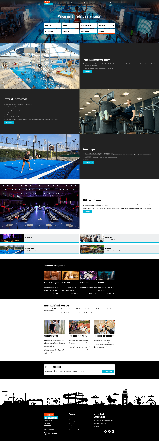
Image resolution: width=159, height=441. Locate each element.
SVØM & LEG (48, 26)
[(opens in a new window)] (105, 431)
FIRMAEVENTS (102, 26)
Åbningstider (87, 2)
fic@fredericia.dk (47, 425)
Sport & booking (72, 425)
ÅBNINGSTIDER (102, 31)
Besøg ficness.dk (9, 122)
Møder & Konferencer (73, 421)
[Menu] (113, 3)
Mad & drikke (71, 427)
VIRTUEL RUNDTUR (85, 31)
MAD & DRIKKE (66, 31)
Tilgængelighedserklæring (74, 429)
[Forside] (48, 3)
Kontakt (93, 2)
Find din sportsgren (89, 162)
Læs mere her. (96, 426)
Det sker (73, 2)
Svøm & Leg (71, 417)
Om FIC (68, 2)
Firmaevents (71, 423)
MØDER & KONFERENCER (86, 26)
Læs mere (56, 293)
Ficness (70, 419)
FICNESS (65, 26)
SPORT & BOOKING (49, 31)
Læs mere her (87, 71)
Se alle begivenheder (109, 268)
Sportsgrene (79, 2)
